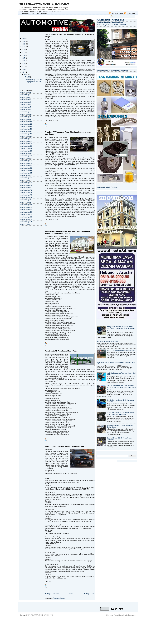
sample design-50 (26, 212)
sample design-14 (26, 124)
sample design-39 (26, 185)
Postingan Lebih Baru (52, 594)
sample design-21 (26, 141)
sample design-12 (26, 119)
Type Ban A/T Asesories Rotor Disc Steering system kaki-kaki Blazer (68, 133)
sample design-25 (26, 151)
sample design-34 (26, 173)
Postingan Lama (89, 594)
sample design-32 (26, 168)
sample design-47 (26, 205)
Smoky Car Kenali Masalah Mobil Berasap (121, 350)
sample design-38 (26, 183)
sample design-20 (26, 139)
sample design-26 (26, 153)
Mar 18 (27, 77)
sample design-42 (26, 192)
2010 (23, 41)
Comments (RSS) (117, 13)
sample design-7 (25, 107)
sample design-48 (26, 207)
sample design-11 (26, 117)
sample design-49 (26, 210)
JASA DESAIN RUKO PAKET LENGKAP (110, 20)
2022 (23, 69)
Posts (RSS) (131, 13)
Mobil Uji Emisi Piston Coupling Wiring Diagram (64, 446)
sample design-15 (26, 126)
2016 (23, 55)
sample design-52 (26, 217)
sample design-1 (25, 92)
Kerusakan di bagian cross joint (107, 341)
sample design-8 (25, 109)
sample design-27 (26, 156)
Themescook (132, 615)
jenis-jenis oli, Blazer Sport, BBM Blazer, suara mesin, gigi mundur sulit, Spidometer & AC (121, 328)
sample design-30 (26, 163)
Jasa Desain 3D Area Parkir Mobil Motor (61, 351)
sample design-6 (25, 104)
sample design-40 (26, 188)
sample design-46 (26, 202)
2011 (23, 44)
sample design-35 (26, 175)
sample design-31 (26, 166)
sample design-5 (25, 102)
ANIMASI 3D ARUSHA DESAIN (107, 187)
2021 (23, 66)
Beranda (71, 594)
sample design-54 (26, 222)
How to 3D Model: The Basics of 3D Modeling (112, 70)
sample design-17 (26, 131)
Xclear (111, 615)
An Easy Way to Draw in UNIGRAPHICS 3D (111, 25)
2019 (23, 61)
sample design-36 (26, 178)
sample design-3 (25, 97)
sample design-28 (26, 158)
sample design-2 (25, 95)
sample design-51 (26, 214)
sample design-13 (26, 122)
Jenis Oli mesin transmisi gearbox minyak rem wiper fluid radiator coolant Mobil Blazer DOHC (121, 387)
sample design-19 (26, 136)
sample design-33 (26, 170)
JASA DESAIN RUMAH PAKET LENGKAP (111, 22)
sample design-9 (25, 112)
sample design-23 (26, 146)
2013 (23, 49)
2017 (23, 58)
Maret (26, 74)
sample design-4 (25, 100)
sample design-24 (26, 148)
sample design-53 (26, 219)
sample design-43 (26, 195)
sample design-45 (26, 200)
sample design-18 (26, 134)
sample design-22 (26, 144)
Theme (116, 615)
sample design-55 (26, 224)
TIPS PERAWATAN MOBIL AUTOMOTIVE (44, 4)
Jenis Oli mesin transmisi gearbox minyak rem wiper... (33, 81)
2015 (23, 52)
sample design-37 (26, 180)
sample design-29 (26, 161)
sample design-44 (26, 197)
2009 (23, 38)
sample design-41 (26, 190)
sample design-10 (26, 114)
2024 (23, 72)
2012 (23, 47)
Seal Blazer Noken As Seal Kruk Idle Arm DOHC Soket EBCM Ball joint (69, 36)
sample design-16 (26, 129)
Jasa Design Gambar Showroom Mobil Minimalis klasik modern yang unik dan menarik (67, 232)
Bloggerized (122, 615)
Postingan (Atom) (59, 598)
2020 (23, 64)
